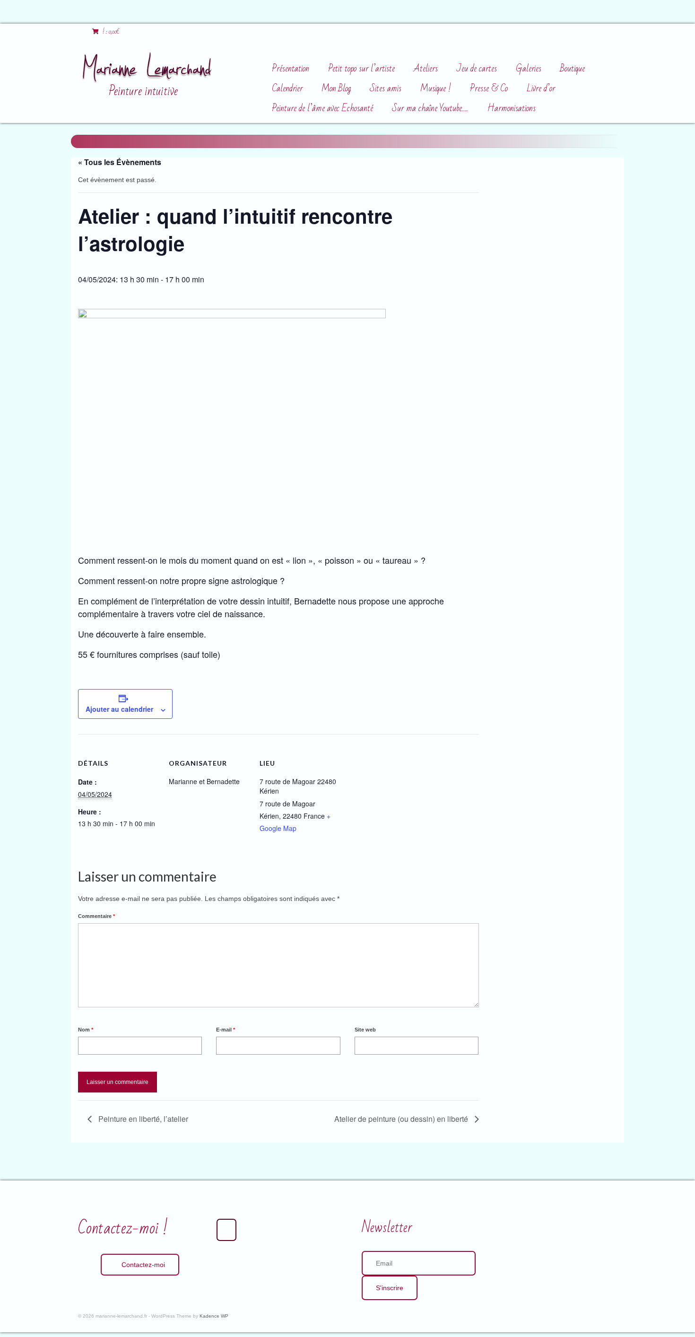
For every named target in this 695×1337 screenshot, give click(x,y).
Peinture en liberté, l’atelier (142, 1118)
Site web (365, 1029)
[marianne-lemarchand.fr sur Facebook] (226, 1230)
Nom (85, 1029)
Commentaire (96, 916)
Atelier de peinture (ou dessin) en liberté (402, 1118)
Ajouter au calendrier (119, 709)
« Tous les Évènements (119, 162)
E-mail (225, 1029)
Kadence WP (214, 1316)
